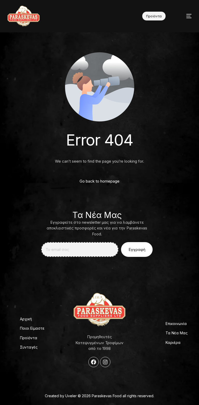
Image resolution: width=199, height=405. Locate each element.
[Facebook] (93, 362)
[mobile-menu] (184, 16)
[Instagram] (105, 362)
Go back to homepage (99, 181)
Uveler (71, 396)
